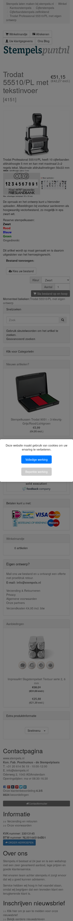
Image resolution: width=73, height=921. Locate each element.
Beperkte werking (36, 472)
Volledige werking (36, 459)
